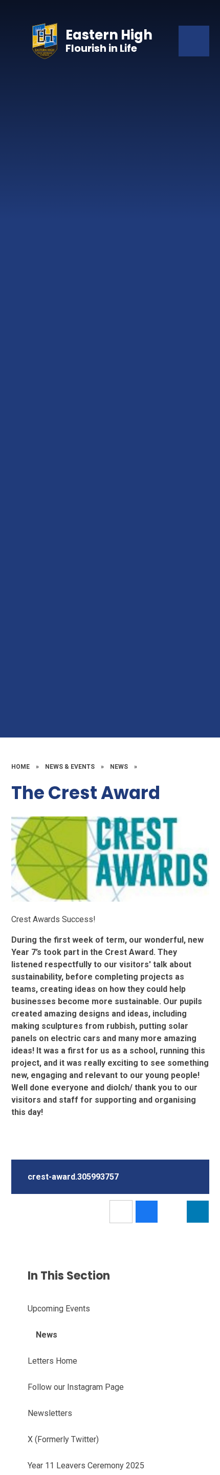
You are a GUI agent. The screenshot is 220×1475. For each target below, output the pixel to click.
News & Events (70, 766)
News (119, 766)
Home (20, 766)
